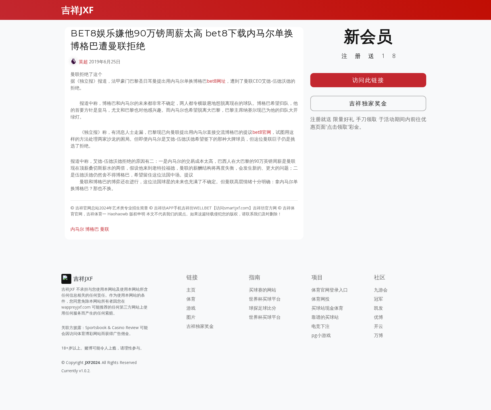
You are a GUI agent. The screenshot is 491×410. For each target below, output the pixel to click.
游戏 (190, 308)
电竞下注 (320, 326)
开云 (378, 326)
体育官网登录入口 (329, 290)
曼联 (104, 229)
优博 (378, 317)
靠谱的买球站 (325, 317)
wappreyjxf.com (76, 307)
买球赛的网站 (262, 290)
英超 (83, 62)
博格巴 (92, 229)
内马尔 (77, 229)
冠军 (378, 299)
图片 (190, 317)
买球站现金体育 (327, 308)
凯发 (378, 308)
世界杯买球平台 (265, 299)
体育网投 (320, 299)
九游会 (381, 290)
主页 (190, 290)
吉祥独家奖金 (368, 103)
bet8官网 (261, 132)
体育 (190, 299)
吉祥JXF (77, 10)
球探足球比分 (262, 308)
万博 (378, 335)
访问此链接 (368, 80)
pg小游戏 (321, 335)
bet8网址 (216, 81)
